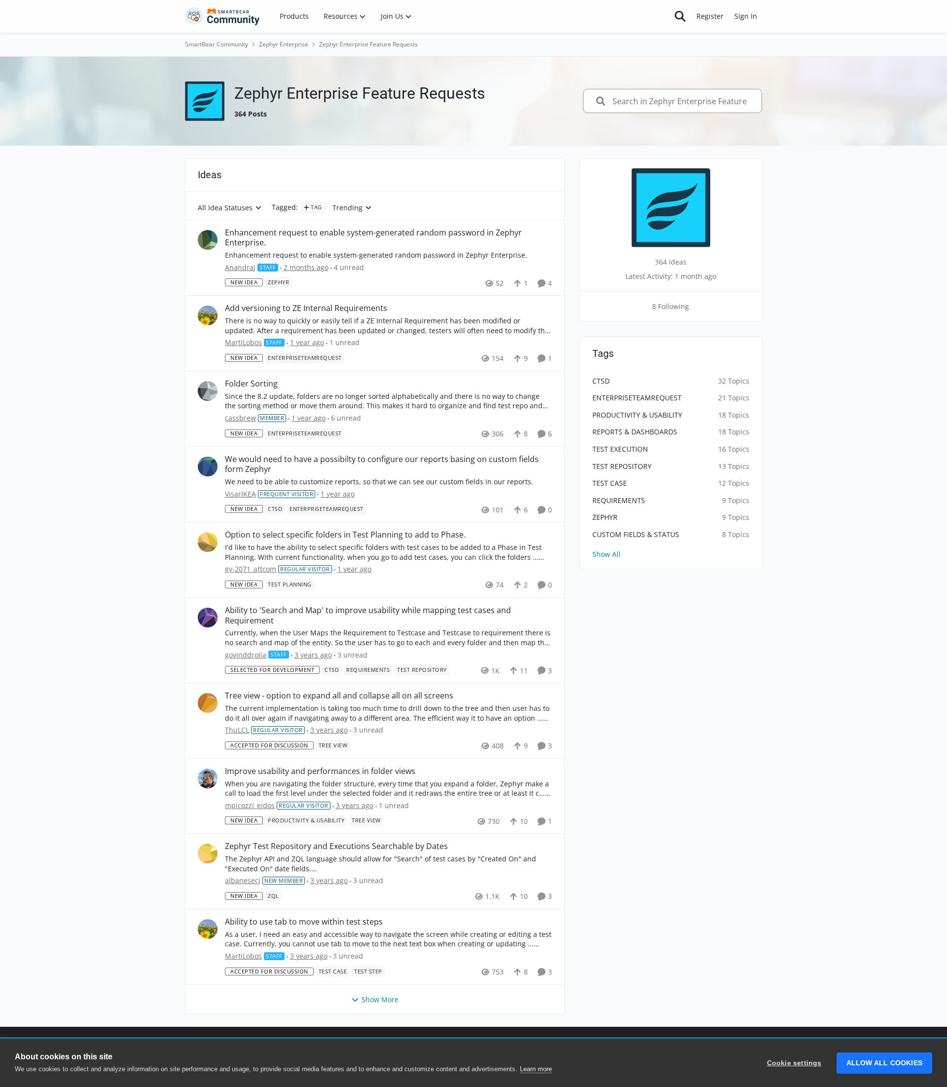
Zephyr (605, 517)
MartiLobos (243, 342)
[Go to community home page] (222, 16)
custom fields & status (635, 534)
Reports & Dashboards (634, 431)
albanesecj (242, 880)
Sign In (745, 16)
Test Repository (622, 466)
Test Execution (620, 449)
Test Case (609, 483)
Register (710, 16)
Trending (347, 208)
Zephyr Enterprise (283, 44)
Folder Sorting (251, 384)
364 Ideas (671, 262)
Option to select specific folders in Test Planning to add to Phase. (345, 535)
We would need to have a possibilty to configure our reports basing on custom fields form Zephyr (382, 464)
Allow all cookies (884, 1063)
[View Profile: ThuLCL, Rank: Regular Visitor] (208, 703)
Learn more (536, 1069)
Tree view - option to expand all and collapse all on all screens (339, 696)
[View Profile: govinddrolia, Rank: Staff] (208, 617)
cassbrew (240, 418)
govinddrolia (245, 655)
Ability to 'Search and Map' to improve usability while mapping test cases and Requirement (368, 615)
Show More (380, 999)
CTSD (601, 381)
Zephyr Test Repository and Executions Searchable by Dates (336, 846)
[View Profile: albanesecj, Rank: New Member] (208, 853)
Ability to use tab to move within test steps (304, 922)
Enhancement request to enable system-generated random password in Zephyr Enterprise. (373, 238)
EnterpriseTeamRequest (637, 397)
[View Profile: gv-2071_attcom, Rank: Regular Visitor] (208, 542)
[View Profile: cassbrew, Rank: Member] (208, 391)
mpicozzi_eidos (250, 805)
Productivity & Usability (637, 415)
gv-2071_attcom (250, 569)
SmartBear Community (216, 44)
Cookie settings (794, 1063)
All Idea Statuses (225, 208)
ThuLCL (237, 730)
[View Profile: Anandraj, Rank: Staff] (208, 240)
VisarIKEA (240, 494)
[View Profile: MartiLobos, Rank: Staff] (208, 315)
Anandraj (240, 267)
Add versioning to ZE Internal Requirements (306, 308)
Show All (606, 554)
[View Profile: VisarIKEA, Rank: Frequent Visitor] (208, 466)
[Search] (680, 16)
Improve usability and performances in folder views (320, 771)
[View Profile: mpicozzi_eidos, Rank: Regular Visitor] (208, 778)
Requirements (618, 500)
